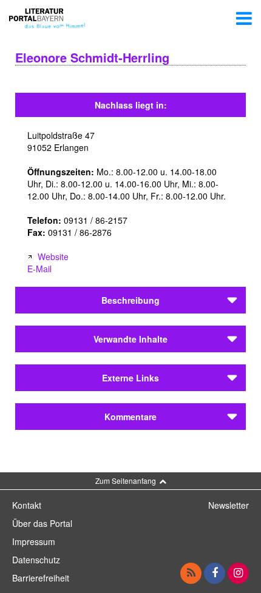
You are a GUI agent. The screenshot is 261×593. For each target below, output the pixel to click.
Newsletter (228, 505)
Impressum (33, 541)
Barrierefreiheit (40, 578)
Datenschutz (36, 560)
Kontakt (26, 505)
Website (53, 256)
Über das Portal (42, 523)
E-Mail (39, 269)
